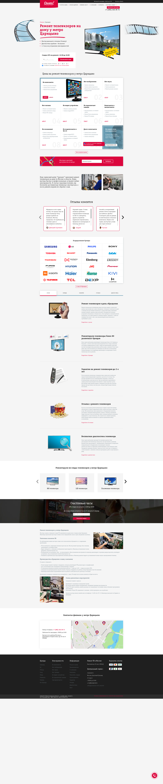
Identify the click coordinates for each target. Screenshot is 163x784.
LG (40, 667)
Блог (71, 687)
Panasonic (43, 677)
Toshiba (42, 680)
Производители (74, 4)
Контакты (101, 4)
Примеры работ (84, 4)
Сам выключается (57, 680)
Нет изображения (57, 667)
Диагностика (73, 685)
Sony (41, 672)
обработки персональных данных (62, 65)
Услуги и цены (63, 4)
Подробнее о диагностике (88, 455)
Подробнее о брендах (87, 355)
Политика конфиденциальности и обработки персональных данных (108, 695)
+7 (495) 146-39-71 (112, 10)
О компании (93, 4)
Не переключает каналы (59, 677)
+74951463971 (154, 773)
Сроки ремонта (74, 677)
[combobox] (92, 161)
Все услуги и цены (81, 152)
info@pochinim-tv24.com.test (95, 685)
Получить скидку (110, 4)
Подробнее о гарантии (87, 390)
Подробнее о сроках (87, 322)
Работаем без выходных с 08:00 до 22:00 (103, 1)
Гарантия (72, 680)
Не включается (56, 664)
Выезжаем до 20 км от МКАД (95, 664)
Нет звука (55, 670)
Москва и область (119, 1)
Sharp (41, 675)
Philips (42, 670)
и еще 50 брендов (81, 286)
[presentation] (40, 217)
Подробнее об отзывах (87, 422)
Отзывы (72, 682)
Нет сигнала (55, 672)
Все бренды (43, 682)
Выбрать (108, 161)
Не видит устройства (58, 675)
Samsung (42, 664)
